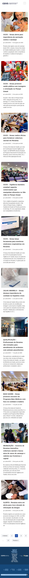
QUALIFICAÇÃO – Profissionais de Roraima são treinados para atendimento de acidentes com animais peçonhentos (13, 345)
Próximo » (15, 540)
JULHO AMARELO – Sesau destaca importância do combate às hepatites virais (13, 293)
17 (8, 540)
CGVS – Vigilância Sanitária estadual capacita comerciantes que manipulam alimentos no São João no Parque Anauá (14, 190)
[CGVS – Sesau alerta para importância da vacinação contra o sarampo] (14, 22)
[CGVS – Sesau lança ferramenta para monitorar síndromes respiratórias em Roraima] (14, 226)
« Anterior (4, 535)
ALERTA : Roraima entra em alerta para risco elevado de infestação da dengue (14, 505)
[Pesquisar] (27, 575)
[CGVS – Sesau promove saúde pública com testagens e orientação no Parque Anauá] (14, 71)
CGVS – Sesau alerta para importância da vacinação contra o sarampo (13, 37)
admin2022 (8, 42)
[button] (24, 3)
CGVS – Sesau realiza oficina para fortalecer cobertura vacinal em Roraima (14, 138)
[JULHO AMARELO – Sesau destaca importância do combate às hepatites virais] (14, 278)
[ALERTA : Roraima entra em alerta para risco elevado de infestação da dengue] (14, 490)
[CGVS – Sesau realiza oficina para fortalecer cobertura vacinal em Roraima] (14, 123)
